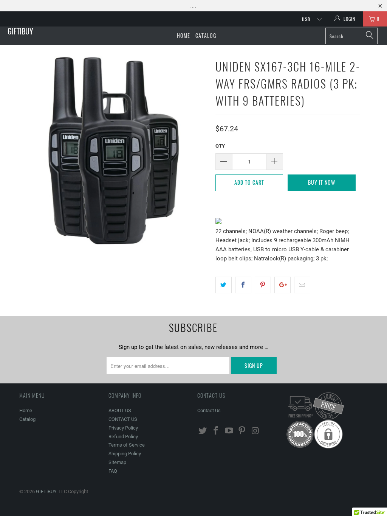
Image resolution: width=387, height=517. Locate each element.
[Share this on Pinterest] (263, 285)
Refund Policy (123, 436)
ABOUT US (119, 410)
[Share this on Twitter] (223, 285)
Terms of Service (126, 445)
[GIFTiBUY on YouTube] (229, 431)
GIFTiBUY (20, 31)
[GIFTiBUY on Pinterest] (242, 431)
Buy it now (321, 182)
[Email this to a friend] (302, 285)
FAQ (112, 471)
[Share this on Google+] (282, 285)
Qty (220, 146)
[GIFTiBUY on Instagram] (255, 431)
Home (183, 35)
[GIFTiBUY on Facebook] (216, 431)
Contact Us (209, 410)
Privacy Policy (123, 428)
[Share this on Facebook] (243, 285)
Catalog (205, 35)
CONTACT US (122, 419)
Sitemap (117, 462)
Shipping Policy (124, 453)
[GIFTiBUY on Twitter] (203, 431)
